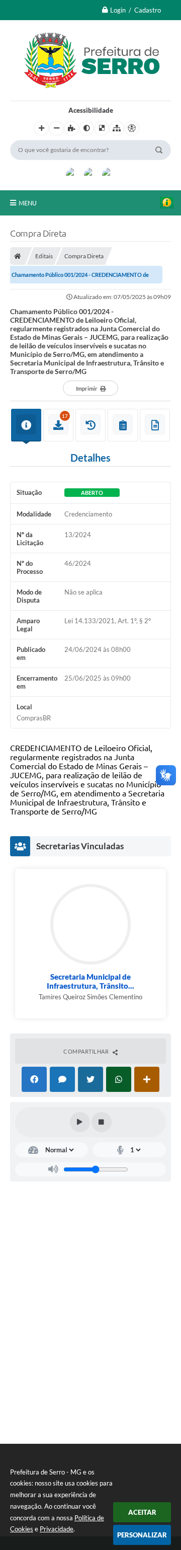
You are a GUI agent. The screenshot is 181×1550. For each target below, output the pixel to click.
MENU (28, 202)
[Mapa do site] (116, 128)
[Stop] (102, 1122)
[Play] (80, 1122)
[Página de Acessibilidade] (131, 128)
